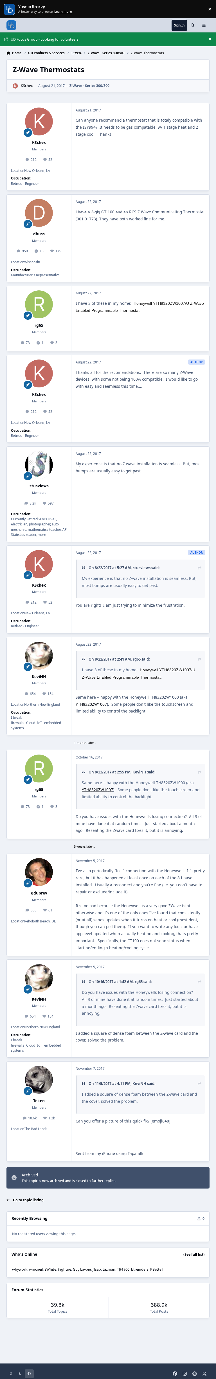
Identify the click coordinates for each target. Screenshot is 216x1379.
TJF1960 (123, 1269)
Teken (39, 1100)
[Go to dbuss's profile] (39, 213)
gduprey (39, 893)
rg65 (39, 325)
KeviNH (39, 676)
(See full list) (193, 1254)
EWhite (50, 1269)
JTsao (97, 1269)
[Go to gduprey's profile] (39, 872)
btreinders (139, 1269)
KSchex (27, 85)
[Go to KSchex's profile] (15, 86)
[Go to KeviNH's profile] (39, 656)
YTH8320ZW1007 (91, 704)
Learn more (9, 9)
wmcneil (36, 1269)
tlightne (64, 1269)
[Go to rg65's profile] (39, 304)
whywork (19, 1269)
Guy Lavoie (82, 1269)
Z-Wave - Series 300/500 (89, 85)
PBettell (156, 1269)
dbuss (39, 233)
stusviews (39, 485)
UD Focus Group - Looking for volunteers (44, 39)
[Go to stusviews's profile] (39, 465)
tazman (109, 1269)
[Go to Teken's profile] (39, 1080)
